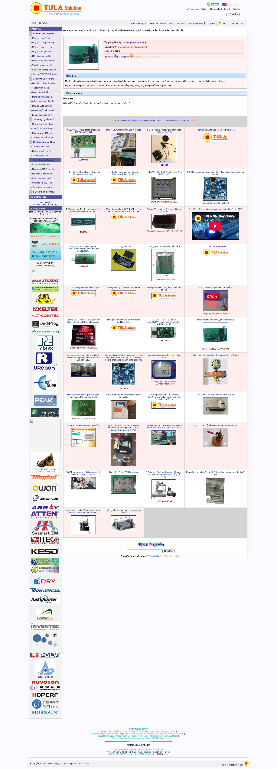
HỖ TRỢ (240, 23)
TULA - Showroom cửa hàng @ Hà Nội (123, 130)
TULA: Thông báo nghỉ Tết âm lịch (83, 287)
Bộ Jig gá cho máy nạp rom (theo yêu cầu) (123, 511)
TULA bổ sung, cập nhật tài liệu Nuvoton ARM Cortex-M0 (123, 173)
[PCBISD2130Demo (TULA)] (215, 384)
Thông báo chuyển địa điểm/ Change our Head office (123, 321)
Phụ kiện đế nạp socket (43, 61)
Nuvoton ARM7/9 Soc (42, 174)
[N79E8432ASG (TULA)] (215, 310)
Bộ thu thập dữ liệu (40, 92)
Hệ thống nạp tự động (42, 56)
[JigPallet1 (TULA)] (123, 493)
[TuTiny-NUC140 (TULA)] (83, 263)
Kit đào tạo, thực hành (42, 115)
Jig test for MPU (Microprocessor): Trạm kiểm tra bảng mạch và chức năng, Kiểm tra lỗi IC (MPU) (123, 427)
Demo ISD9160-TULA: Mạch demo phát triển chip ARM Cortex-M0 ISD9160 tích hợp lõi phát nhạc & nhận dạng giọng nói (123, 357)
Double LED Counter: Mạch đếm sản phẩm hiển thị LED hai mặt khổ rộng (83, 321)
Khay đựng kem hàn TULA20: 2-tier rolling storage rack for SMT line (215, 473)
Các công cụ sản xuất (43, 119)
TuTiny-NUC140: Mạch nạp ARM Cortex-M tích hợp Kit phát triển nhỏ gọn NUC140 (83, 248)
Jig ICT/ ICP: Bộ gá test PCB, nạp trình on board (215, 425)
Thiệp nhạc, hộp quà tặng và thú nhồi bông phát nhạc (215, 355)
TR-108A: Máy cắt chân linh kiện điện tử (215, 395)
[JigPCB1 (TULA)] (215, 446)
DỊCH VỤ (213, 23)
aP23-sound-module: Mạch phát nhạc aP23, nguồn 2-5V (164, 131)
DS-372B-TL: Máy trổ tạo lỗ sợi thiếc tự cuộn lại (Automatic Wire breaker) (83, 511)
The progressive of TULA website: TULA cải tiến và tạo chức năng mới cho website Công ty (164, 397)
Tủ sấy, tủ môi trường (42, 128)
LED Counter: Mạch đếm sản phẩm (215, 287)
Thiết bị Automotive (40, 146)
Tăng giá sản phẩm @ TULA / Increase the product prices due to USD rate (123, 210)
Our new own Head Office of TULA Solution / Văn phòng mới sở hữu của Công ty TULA (83, 357)
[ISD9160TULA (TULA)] (215, 200)
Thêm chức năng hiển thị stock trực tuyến (215, 130)
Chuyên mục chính (93, 30)
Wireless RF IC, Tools (42, 183)
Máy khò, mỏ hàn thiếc (42, 124)
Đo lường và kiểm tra (43, 79)
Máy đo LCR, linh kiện (42, 106)
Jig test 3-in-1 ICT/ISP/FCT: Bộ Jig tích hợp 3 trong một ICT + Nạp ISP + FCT (164, 426)
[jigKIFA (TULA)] (123, 465)
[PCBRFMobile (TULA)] (164, 228)
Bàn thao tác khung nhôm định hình (83, 425)
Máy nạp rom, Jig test (43, 33)
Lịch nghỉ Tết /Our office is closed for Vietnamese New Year (83, 173)
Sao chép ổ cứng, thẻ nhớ (44, 70)
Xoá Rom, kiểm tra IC (42, 65)
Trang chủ (193, 9)
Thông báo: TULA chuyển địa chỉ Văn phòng (164, 288)
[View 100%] (83, 69)
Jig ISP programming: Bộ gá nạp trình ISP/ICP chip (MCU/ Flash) (83, 473)
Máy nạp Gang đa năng (43, 42)
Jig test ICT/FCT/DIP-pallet (44, 74)
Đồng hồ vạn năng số (42, 97)
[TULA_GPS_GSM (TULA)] (83, 415)
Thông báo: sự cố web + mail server (123, 287)
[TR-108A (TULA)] (215, 414)
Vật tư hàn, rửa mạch (42, 187)
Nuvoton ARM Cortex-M (43, 169)
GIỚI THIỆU (228, 23)
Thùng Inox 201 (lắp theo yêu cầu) (164, 246)
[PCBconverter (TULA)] (83, 229)
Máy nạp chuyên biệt (41, 51)
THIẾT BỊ (153, 23)
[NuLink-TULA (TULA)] (164, 337)
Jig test (144, 23)
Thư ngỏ (213, 9)
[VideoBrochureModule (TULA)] (123, 418)
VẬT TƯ (172, 23)
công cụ (162, 23)
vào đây (53, 221)
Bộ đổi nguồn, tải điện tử (43, 110)
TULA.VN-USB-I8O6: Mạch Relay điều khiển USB (164, 173)
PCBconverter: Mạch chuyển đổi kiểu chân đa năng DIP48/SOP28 (83, 210)
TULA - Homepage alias (215, 246)
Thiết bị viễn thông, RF (42, 88)
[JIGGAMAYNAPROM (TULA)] (123, 530)
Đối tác (204, 9)
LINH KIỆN (192, 23)
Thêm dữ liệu (153, 556)
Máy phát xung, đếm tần (43, 101)
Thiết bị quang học (40, 155)
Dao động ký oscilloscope (44, 83)
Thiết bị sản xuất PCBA (42, 137)
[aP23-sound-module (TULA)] (164, 162)
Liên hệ (236, 9)
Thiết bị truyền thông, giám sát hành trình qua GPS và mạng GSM (83, 396)
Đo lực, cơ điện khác (41, 151)
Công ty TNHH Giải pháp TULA (67, 763)
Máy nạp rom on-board (42, 47)
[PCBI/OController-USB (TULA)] (164, 199)
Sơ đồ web (225, 9)
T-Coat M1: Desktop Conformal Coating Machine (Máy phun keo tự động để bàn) (164, 474)
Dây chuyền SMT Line (42, 133)
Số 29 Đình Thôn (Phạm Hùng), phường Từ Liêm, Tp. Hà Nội (142, 752)
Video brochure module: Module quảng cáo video (123, 396)
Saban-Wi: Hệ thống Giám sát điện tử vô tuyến (164, 210)
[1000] (56, 14)
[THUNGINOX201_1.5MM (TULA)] (164, 280)
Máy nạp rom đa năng (42, 38)
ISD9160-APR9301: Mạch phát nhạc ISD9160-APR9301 (83, 131)
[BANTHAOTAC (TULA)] (83, 446)
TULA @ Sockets (124, 246)
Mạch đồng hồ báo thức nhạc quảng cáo (164, 356)
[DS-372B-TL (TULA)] (83, 533)
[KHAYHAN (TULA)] (215, 503)
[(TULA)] (123, 165)
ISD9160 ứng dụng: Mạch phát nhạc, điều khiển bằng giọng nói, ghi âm (215, 173)
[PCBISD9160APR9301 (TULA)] (83, 157)
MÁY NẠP (135, 23)
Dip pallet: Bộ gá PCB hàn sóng (123, 472)
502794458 (45, 202)
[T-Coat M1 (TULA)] (164, 498)
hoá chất (181, 23)
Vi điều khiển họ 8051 (42, 165)
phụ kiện (202, 23)
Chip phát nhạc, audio (42, 178)
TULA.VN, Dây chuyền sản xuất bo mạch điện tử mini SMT (215, 209)
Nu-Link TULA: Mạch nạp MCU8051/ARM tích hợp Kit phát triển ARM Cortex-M (164, 322)
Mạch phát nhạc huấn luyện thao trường (215, 320)
